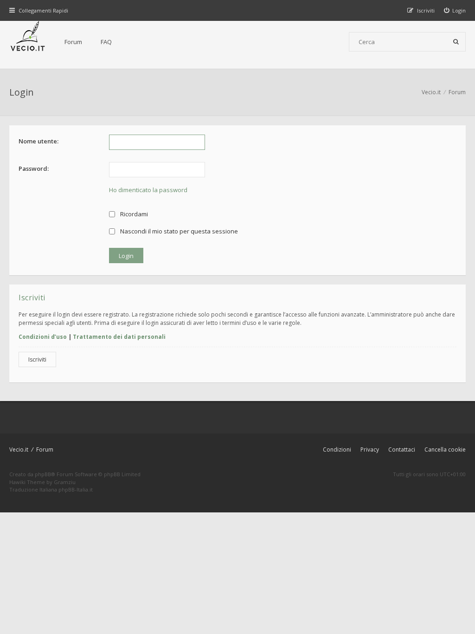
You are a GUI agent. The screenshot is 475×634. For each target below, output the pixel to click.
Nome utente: (38, 141)
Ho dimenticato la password (148, 190)
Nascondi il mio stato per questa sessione (178, 231)
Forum (73, 42)
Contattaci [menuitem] (401, 449)
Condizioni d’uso (43, 337)
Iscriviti (37, 359)
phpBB (43, 474)
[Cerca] (456, 41)
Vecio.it (18, 449)
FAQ (106, 42)
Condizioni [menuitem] (337, 449)
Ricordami (133, 214)
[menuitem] (455, 10)
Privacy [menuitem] (369, 449)
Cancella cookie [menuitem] (445, 449)
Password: (34, 168)
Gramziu (65, 482)
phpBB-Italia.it (75, 489)
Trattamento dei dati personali (119, 337)
